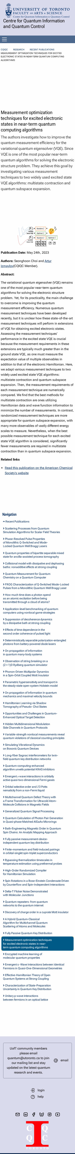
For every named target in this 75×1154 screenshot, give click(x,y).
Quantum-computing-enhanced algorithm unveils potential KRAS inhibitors (29, 767)
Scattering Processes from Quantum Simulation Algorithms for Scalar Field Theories (31, 530)
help (41, 1096)
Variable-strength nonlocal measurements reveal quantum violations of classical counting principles (34, 736)
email (64, 1060)
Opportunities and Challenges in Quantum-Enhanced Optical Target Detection (30, 715)
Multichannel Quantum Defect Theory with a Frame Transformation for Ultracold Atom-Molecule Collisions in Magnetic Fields (30, 800)
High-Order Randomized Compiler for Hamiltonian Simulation (25, 872)
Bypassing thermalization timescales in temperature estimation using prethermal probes (32, 861)
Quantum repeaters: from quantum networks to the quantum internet (25, 903)
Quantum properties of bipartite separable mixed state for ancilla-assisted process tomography (33, 554)
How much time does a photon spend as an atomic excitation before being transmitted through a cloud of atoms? (27, 598)
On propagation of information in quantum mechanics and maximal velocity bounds (30, 694)
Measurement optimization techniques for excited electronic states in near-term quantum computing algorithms (27, 943)
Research (18, 49)
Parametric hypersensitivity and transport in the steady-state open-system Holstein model (30, 683)
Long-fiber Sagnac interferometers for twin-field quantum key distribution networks (30, 757)
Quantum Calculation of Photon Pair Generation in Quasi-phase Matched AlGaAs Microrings (33, 819)
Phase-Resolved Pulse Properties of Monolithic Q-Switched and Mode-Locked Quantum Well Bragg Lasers (25, 542)
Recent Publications (42, 49)
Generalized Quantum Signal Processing (29, 811)
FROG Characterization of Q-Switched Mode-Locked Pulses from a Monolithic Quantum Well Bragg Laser (36, 586)
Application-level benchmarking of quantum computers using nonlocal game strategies (30, 610)
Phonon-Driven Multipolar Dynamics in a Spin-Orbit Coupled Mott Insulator (26, 673)
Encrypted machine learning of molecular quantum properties (22, 955)
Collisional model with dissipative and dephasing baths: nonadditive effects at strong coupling (33, 565)
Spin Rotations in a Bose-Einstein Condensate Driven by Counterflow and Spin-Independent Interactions (36, 882)
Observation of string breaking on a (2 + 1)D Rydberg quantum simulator (25, 662)
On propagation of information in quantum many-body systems (22, 652)
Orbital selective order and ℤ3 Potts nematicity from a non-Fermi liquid (25, 788)
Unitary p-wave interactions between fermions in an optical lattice (25, 997)
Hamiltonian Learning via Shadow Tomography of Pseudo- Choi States (25, 704)
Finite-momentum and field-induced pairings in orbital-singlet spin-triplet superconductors (31, 851)
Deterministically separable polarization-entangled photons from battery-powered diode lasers (34, 642)
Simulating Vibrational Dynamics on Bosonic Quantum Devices (24, 746)
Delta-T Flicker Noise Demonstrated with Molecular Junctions (25, 893)
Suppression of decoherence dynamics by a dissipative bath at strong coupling (27, 621)
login (41, 1090)
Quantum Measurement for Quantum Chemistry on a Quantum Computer (26, 575)
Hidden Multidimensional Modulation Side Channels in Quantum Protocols (26, 725)
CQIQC (4, 49)
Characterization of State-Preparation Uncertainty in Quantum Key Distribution (27, 987)
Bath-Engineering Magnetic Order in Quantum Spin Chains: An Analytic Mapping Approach (32, 830)
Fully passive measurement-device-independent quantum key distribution (26, 840)
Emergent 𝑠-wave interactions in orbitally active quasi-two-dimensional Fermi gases (29, 778)
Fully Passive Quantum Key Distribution (28, 933)
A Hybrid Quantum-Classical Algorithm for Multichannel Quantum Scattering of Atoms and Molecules (25, 923)
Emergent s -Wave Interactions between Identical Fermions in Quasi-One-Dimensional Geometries (33, 966)
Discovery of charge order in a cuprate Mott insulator (36, 912)
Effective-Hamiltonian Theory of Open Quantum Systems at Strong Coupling (26, 976)
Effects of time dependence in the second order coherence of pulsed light (26, 631)
